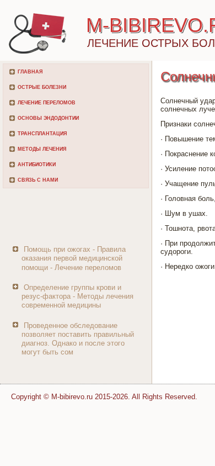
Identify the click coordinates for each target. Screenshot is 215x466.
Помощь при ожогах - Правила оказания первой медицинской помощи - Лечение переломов (74, 258)
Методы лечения (42, 149)
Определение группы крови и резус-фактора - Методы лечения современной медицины (77, 296)
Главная (30, 72)
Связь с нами (38, 180)
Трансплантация (42, 133)
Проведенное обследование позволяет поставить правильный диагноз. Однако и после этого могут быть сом (78, 339)
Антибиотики (37, 164)
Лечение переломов (47, 102)
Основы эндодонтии (48, 118)
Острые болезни (42, 87)
